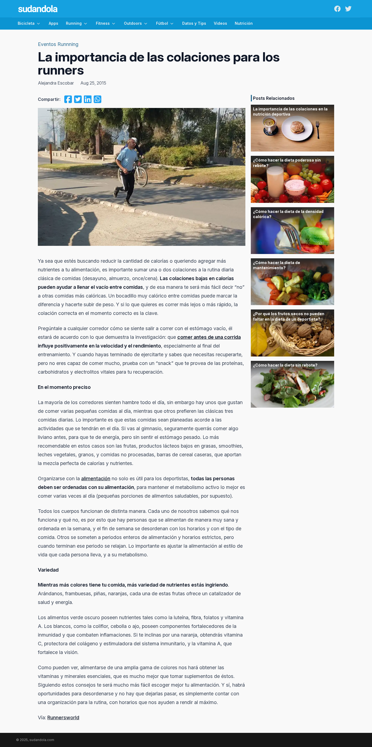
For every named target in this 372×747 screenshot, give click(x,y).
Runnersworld (63, 717)
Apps (53, 23)
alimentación (95, 478)
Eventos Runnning (58, 44)
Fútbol (162, 23)
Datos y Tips (194, 23)
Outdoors (133, 23)
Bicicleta (26, 23)
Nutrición (244, 23)
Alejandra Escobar (56, 83)
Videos (220, 23)
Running (74, 23)
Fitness (103, 23)
